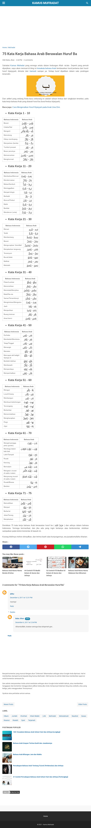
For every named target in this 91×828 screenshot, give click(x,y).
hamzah (33, 71)
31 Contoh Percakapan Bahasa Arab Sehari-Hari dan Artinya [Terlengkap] (40, 777)
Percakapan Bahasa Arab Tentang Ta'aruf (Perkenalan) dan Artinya (38, 766)
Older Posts (82, 704)
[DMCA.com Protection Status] (11, 793)
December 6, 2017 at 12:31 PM (21, 598)
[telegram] (80, 547)
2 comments (28, 60)
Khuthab (23, 716)
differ (12, 594)
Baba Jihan (19, 618)
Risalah (15, 720)
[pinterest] (45, 547)
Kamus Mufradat (45, 3)
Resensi (6, 720)
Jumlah (14, 716)
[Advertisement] (45, 26)
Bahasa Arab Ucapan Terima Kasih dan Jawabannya (32, 743)
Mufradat (52, 716)
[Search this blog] (87, 3)
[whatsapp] (62, 547)
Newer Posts (8, 704)
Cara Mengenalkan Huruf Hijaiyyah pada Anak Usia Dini (36, 107)
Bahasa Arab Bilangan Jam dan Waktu (27, 754)
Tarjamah (31, 720)
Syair (23, 720)
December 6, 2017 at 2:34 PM (26, 622)
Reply (12, 606)
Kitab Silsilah (34, 716)
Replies (12, 612)
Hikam (6, 716)
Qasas (83, 716)
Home (45, 816)
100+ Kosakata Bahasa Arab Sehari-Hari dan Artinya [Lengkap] (36, 732)
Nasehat (75, 716)
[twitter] (28, 547)
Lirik (44, 716)
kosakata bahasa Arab (46, 68)
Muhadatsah (64, 716)
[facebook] (11, 547)
